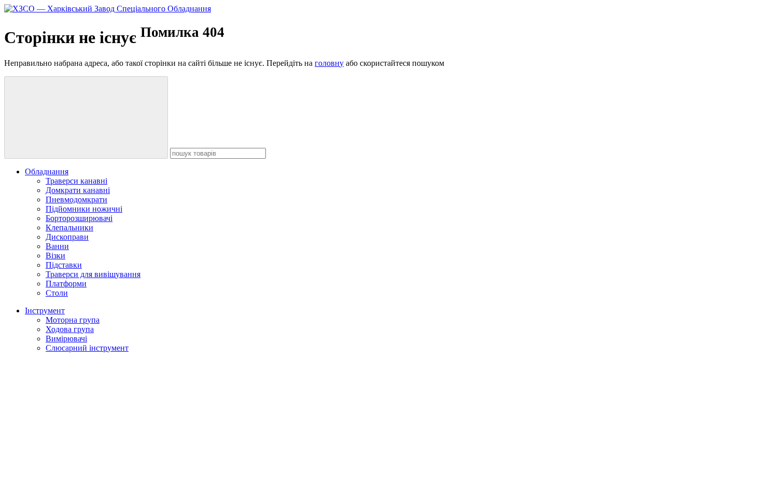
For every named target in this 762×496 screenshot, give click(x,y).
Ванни (57, 246)
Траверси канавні (76, 180)
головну (329, 63)
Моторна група (73, 319)
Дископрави (67, 236)
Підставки (64, 264)
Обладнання (46, 171)
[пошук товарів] (86, 117)
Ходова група (70, 329)
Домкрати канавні (78, 190)
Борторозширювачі (79, 218)
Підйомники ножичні (84, 208)
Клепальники (69, 227)
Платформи (66, 283)
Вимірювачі (66, 338)
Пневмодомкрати (76, 199)
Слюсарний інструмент (87, 347)
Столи (57, 292)
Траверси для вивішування (93, 274)
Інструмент (45, 310)
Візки (55, 255)
